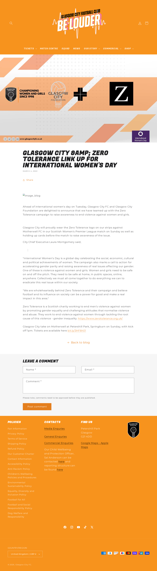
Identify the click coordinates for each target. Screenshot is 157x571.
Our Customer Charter (21, 453)
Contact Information (20, 458)
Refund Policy (16, 448)
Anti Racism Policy (19, 469)
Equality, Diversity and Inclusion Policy (21, 493)
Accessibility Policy (19, 463)
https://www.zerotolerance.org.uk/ (100, 318)
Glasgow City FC (23, 565)
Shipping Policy (17, 443)
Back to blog (80, 342)
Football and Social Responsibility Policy (20, 506)
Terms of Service (17, 438)
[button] (11, 23)
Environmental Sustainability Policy (20, 484)
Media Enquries (54, 428)
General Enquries (55, 436)
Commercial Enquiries (58, 442)
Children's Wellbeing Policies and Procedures (22, 476)
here (62, 461)
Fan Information (17, 428)
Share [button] (29, 180)
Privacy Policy (16, 433)
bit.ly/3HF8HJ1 (77, 330)
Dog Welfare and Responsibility (18, 515)
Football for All (16, 499)
